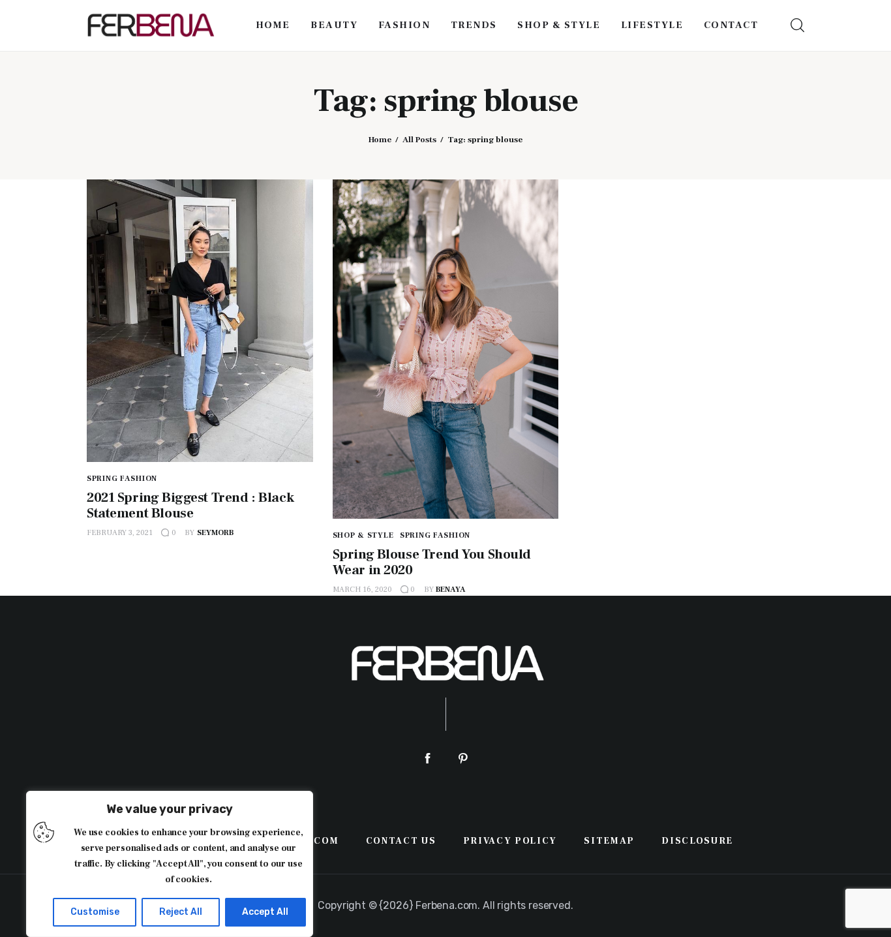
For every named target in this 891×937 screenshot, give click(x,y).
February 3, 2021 (120, 533)
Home (380, 139)
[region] (169, 864)
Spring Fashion (122, 479)
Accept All (265, 911)
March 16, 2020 (362, 589)
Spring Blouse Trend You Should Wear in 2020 (432, 562)
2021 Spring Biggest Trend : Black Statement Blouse (190, 505)
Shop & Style (363, 535)
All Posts (419, 139)
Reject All (180, 911)
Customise (94, 911)
